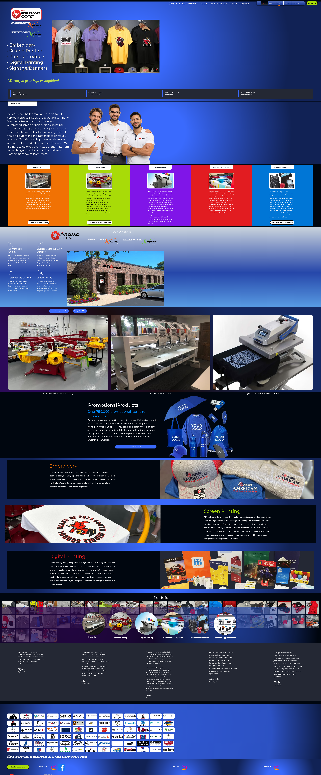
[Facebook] (61, 767)
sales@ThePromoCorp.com (234, 3)
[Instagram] (54, 767)
